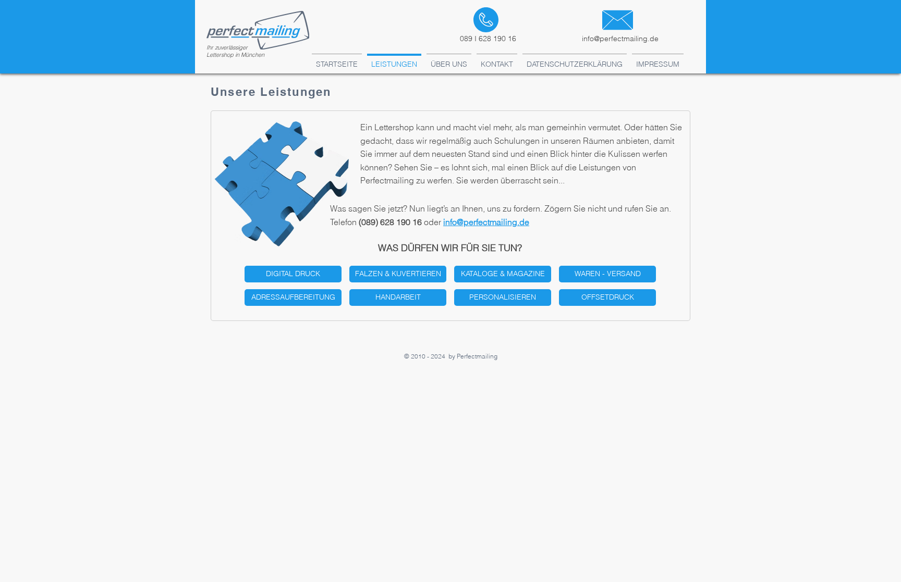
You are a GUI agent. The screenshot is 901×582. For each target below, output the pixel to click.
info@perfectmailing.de (620, 38)
